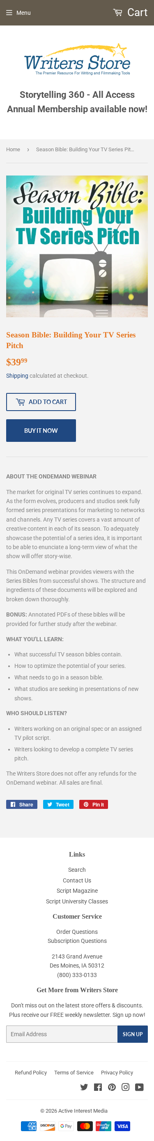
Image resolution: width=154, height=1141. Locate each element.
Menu (23, 12)
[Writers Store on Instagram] (126, 1088)
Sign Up (133, 1034)
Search (77, 869)
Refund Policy (31, 1072)
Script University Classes (77, 901)
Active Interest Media (83, 1111)
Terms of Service (74, 1072)
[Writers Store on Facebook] (98, 1088)
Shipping (17, 375)
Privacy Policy (117, 1072)
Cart (136, 12)
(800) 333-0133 (77, 975)
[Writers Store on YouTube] (139, 1088)
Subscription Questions (77, 941)
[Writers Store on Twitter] (84, 1088)
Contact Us (77, 880)
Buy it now (41, 430)
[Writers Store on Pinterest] (112, 1088)
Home (13, 149)
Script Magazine (77, 890)
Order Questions (77, 932)
